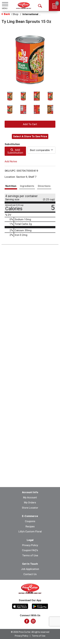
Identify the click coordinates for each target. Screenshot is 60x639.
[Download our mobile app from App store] (20, 605)
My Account (30, 497)
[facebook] (26, 622)
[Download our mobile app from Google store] (40, 605)
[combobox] (41, 150)
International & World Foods (39, 14)
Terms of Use (30, 555)
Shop (15, 14)
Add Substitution (15, 151)
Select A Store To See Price (30, 136)
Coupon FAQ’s (30, 550)
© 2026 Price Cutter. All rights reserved (30, 632)
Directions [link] (44, 185)
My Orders (30, 502)
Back (6, 14)
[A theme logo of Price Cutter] (23, 5)
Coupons (30, 521)
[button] (10, 96)
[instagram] (33, 622)
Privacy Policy (30, 545)
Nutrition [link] (10, 185)
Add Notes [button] (11, 161)
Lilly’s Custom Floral (30, 531)
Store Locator (30, 507)
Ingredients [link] (27, 185)
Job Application (30, 569)
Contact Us (30, 574)
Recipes (30, 526)
